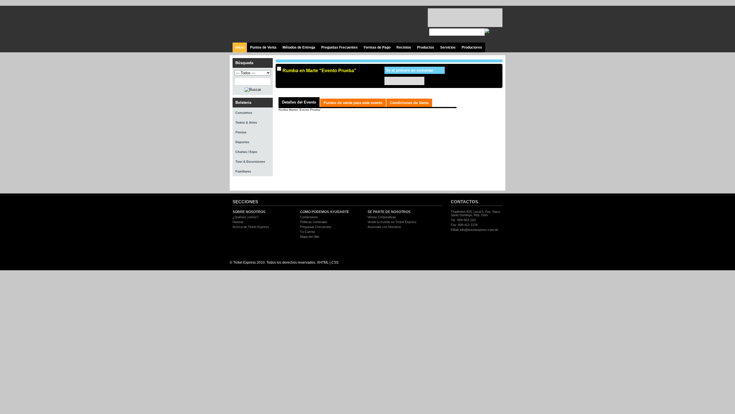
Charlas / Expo (246, 152)
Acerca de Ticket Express (251, 227)
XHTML (323, 262)
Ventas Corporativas (382, 217)
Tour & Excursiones (250, 161)
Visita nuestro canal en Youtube (399, 24)
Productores (472, 47)
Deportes (242, 142)
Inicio (239, 47)
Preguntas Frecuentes (339, 47)
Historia (238, 222)
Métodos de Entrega (299, 47)
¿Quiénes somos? (245, 217)
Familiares (243, 171)
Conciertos (243, 112)
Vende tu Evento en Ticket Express (392, 222)
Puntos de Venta (263, 47)
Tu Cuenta (307, 231)
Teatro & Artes (246, 122)
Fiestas (240, 132)
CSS (335, 262)
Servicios (448, 47)
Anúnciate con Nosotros (384, 227)
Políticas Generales (313, 222)
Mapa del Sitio (309, 236)
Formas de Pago (377, 47)
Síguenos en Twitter (386, 24)
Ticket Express (267, 23)
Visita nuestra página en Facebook (374, 24)
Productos (425, 47)
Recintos (403, 47)
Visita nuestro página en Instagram (412, 24)
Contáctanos (309, 217)
